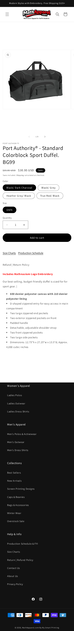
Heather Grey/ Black (18, 195)
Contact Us (13, 568)
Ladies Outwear (16, 403)
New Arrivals (14, 480)
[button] (7, 14)
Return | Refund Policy (20, 560)
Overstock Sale (15, 521)
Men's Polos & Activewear (21, 434)
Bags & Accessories (18, 505)
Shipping (20, 175)
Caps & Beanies (16, 497)
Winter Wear (14, 513)
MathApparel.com (30, 627)
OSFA (9, 209)
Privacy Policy (15, 584)
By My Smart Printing (49, 627)
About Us (12, 576)
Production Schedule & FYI (22, 543)
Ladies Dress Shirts (18, 411)
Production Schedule (30, 253)
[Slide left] (29, 137)
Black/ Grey (48, 187)
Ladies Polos (14, 395)
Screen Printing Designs (21, 488)
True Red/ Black (49, 195)
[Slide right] (45, 137)
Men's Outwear (15, 442)
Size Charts (9, 253)
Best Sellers (14, 472)
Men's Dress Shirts (17, 450)
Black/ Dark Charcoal (19, 187)
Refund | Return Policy (16, 264)
